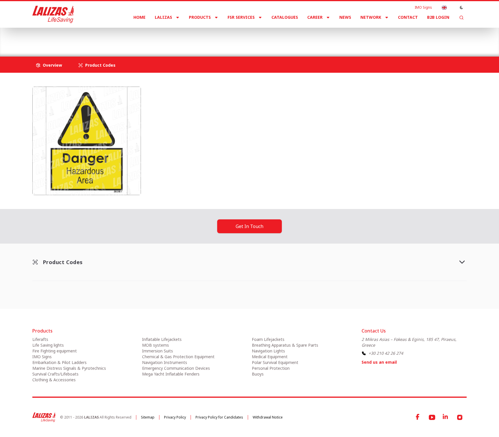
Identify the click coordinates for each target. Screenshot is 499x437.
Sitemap (147, 417)
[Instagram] (460, 417)
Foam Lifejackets (268, 339)
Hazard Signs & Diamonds (135, 37)
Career (315, 17)
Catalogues (284, 17)
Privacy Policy (175, 417)
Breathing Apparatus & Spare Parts (285, 345)
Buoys (258, 374)
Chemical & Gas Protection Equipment (178, 356)
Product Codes (100, 65)
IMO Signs (423, 7)
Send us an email (379, 362)
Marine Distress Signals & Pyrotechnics (69, 368)
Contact (408, 17)
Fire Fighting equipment (54, 351)
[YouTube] (432, 417)
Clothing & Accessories (54, 379)
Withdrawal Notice (268, 417)
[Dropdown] (444, 7)
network (370, 17)
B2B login (438, 17)
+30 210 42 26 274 (385, 353)
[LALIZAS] (53, 14)
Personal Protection (271, 368)
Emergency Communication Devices (176, 368)
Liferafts (40, 339)
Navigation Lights (268, 351)
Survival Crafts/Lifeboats (55, 374)
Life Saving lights (48, 345)
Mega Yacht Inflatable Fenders (171, 374)
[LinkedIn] (446, 417)
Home (139, 17)
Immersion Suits (157, 351)
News (345, 17)
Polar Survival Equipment (275, 362)
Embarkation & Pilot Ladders (59, 362)
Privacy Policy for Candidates (219, 417)
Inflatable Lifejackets (162, 339)
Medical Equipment (270, 356)
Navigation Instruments (164, 362)
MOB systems (155, 345)
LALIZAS (163, 17)
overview (52, 65)
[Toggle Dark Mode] (461, 7)
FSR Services (241, 17)
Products (200, 17)
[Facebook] (418, 417)
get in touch (249, 226)
